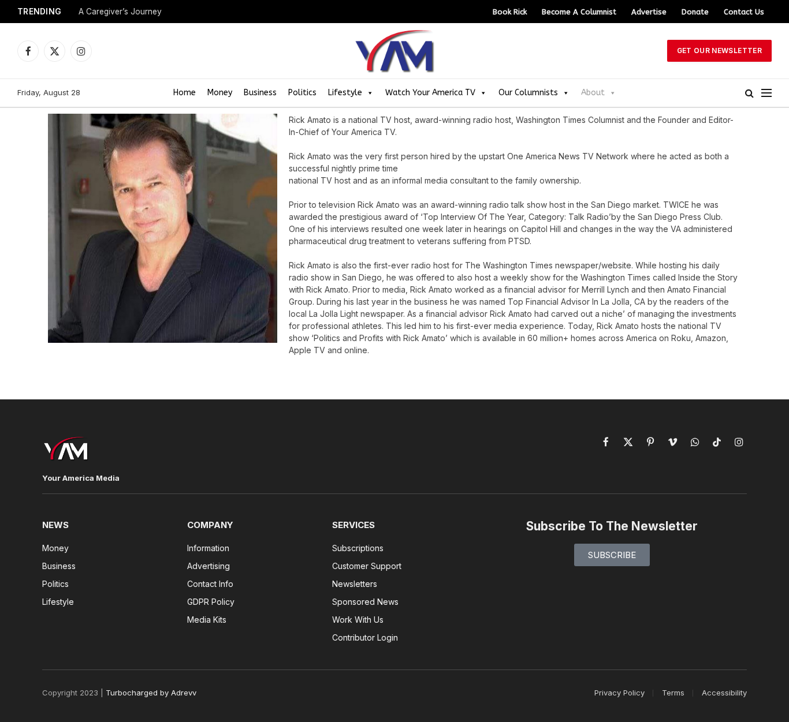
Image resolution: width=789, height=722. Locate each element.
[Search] (749, 93)
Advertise (649, 12)
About (593, 93)
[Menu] (766, 93)
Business (260, 93)
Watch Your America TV (430, 93)
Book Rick (510, 12)
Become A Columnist (579, 12)
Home (184, 93)
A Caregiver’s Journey (120, 11)
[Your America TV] (394, 50)
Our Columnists (528, 93)
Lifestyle (345, 93)
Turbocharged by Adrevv (151, 692)
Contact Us (744, 12)
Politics (302, 93)
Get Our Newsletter (719, 50)
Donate (695, 12)
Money (219, 93)
